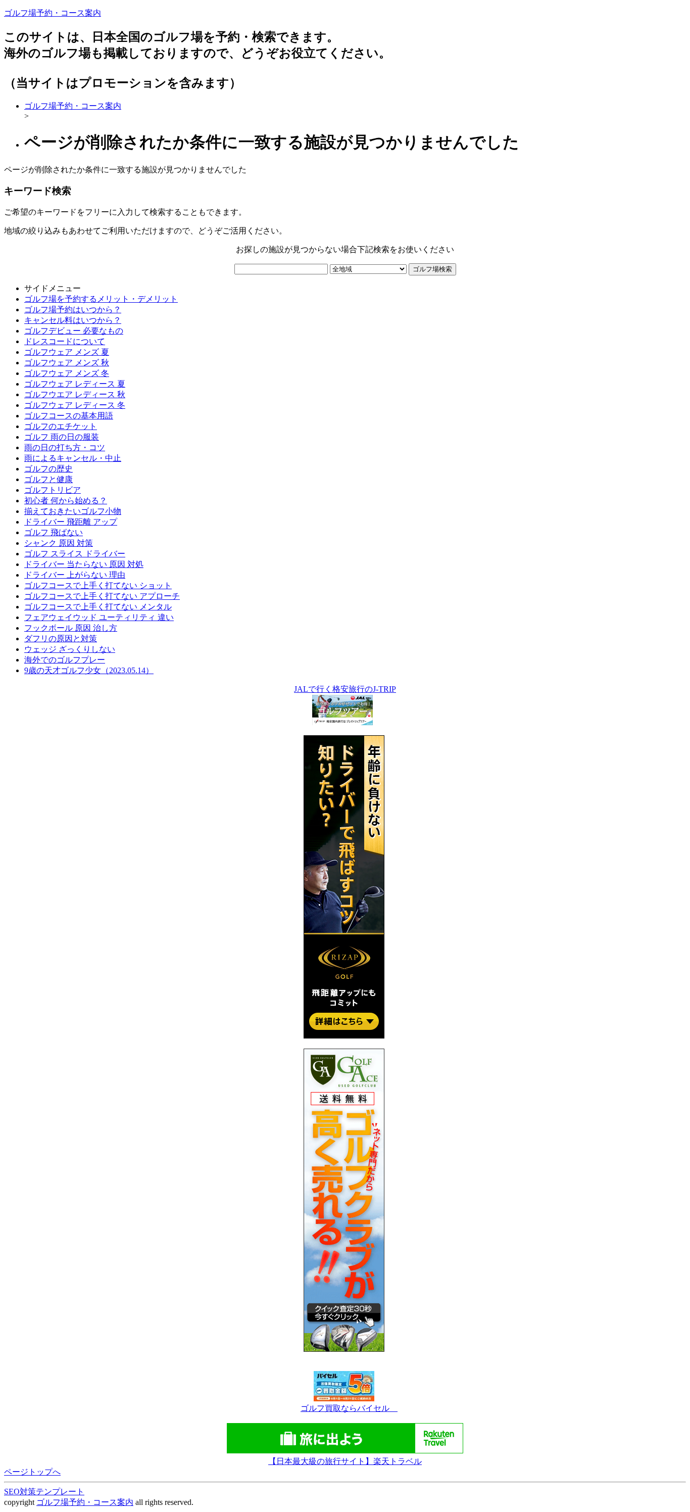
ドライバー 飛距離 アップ (70, 521)
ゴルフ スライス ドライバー (74, 553)
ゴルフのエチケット (60, 426)
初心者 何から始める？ (65, 500)
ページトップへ (32, 1472)
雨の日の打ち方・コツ (64, 447)
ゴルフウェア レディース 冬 (74, 405)
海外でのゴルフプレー (64, 659)
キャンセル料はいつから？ (72, 320)
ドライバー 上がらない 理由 (74, 575)
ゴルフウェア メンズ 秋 (66, 362)
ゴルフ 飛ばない (53, 532)
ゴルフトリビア (52, 490)
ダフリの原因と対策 (60, 638)
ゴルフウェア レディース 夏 (74, 384)
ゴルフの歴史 (48, 468)
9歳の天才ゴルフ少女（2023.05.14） (89, 670)
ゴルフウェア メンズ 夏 (66, 352)
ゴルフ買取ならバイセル (349, 1408)
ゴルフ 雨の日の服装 (61, 437)
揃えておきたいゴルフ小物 (72, 511)
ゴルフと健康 (48, 479)
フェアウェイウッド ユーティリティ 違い (99, 617)
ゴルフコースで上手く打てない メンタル (98, 606)
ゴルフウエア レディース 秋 (74, 394)
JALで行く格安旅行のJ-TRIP (345, 689)
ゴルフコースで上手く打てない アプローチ (102, 596)
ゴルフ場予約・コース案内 (52, 13)
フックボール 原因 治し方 (70, 628)
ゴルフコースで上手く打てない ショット (98, 585)
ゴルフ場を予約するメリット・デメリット (101, 299)
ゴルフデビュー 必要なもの (73, 330)
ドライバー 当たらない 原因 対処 (83, 564)
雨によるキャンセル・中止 (72, 458)
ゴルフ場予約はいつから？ (72, 309)
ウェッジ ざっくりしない (69, 649)
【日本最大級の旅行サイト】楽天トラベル (345, 1461)
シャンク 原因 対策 (58, 543)
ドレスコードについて (64, 341)
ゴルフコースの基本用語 (68, 415)
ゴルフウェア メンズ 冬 (66, 373)
